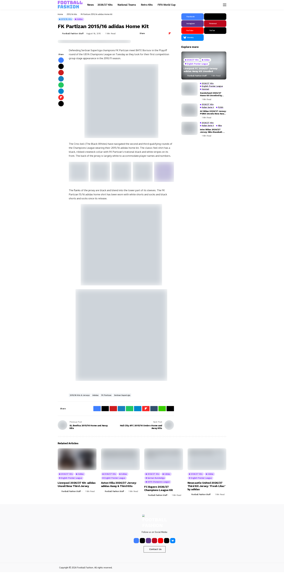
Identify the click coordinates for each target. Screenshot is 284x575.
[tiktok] (166, 540)
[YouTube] (160, 540)
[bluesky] (172, 540)
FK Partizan (106, 395)
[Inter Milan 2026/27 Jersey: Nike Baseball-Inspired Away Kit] (189, 128)
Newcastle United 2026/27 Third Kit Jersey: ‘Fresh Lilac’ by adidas (206, 486)
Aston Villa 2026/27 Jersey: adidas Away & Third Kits (119, 484)
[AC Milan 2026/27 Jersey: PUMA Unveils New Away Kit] (189, 110)
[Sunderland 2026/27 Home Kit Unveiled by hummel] (189, 89)
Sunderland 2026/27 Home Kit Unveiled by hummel (211, 94)
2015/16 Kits (72, 14)
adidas (95, 395)
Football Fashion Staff (73, 33)
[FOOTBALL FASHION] (70, 4)
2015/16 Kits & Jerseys (80, 395)
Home (60, 14)
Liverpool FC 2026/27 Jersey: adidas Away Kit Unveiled (201, 70)
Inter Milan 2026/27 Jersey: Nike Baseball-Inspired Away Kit (211, 130)
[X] (215, 16)
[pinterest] (154, 540)
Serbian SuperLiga (122, 395)
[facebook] (136, 540)
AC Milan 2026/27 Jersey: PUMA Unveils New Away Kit (213, 112)
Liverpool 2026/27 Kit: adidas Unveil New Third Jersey (77, 484)
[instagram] (148, 540)
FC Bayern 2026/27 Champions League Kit (158, 488)
